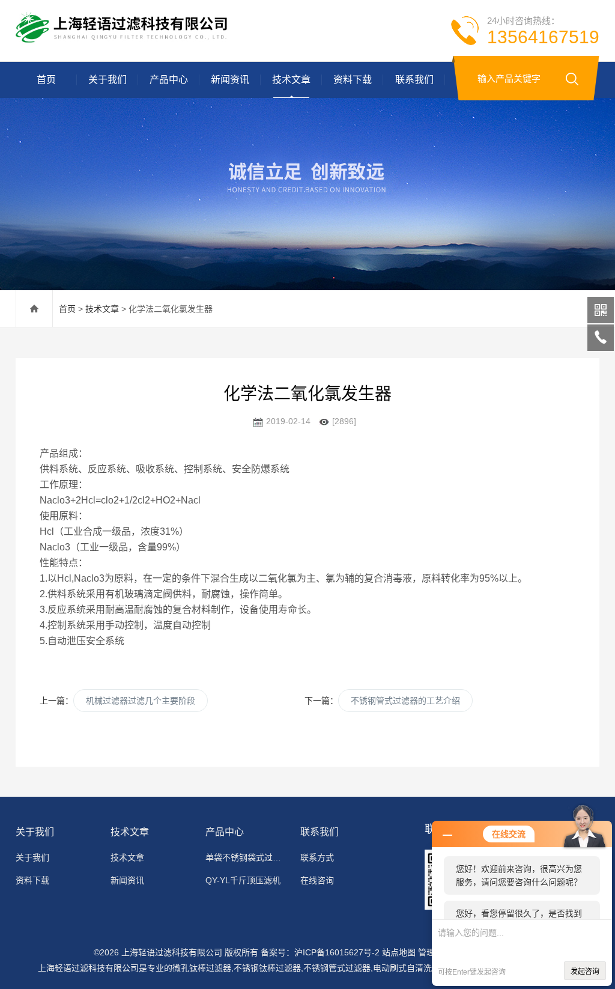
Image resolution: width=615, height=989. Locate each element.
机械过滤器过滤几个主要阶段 (140, 700)
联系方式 (317, 857)
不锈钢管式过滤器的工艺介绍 (405, 700)
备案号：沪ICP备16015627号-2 (320, 952)
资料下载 (352, 80)
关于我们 (107, 80)
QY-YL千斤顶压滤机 (242, 880)
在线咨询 (317, 880)
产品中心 (169, 80)
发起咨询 (585, 971)
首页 (46, 80)
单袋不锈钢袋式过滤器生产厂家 (247, 857)
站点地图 (399, 952)
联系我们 (414, 80)
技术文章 (291, 80)
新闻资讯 (230, 80)
